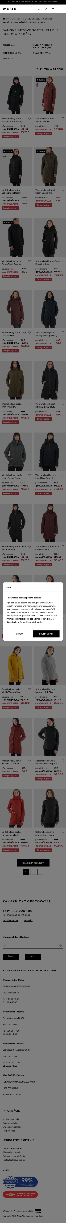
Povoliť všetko (46, 634)
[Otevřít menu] (60, 9)
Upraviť (19, 634)
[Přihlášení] (46, 9)
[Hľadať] (39, 9)
